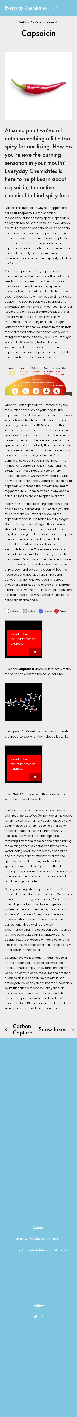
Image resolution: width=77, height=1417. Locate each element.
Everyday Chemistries (26, 8)
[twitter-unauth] (35, 1316)
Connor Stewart (46, 22)
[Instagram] (41, 1316)
